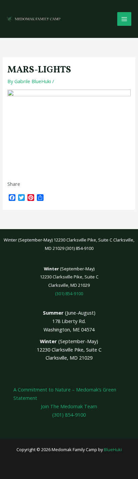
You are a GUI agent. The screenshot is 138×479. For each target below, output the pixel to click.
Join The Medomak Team (69, 406)
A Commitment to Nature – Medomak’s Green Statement (64, 393)
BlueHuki (113, 449)
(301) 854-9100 (69, 293)
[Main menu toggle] (124, 19)
